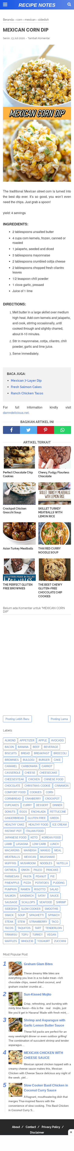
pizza (27, 882)
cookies (36, 792)
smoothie (51, 908)
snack (9, 915)
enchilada (38, 811)
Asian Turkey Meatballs (18, 548)
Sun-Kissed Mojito (37, 994)
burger (44, 759)
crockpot (52, 798)
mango (45, 850)
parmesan (12, 876)
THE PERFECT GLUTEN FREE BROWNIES (18, 586)
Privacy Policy (51, 1127)
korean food (51, 837)
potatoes (42, 882)
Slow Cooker (30, 908)
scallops (28, 902)
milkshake (47, 857)
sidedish (11, 908)
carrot (47, 766)
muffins (10, 863)
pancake (52, 869)
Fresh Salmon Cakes (26, 387)
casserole (13, 772)
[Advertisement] (37, 1143)
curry (27, 805)
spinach (53, 915)
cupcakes (12, 805)
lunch (54, 844)
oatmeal (11, 869)
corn (49, 792)
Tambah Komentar (39, 38)
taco (55, 921)
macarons (12, 850)
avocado (57, 740)
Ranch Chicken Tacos (27, 393)
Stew (21, 921)
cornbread (13, 798)
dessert (42, 805)
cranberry (33, 798)
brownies (12, 759)
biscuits (11, 753)
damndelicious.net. (16, 412)
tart (38, 928)
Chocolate (12, 785)
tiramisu (11, 934)
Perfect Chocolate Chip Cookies (18, 474)
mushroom (28, 863)
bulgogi (29, 759)
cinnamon (61, 785)
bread (25, 753)
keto (34, 837)
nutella (62, 863)
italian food (35, 830)
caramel (11, 766)
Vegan (51, 934)
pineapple (12, 882)
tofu (24, 934)
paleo (38, 869)
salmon (10, 895)
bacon (9, 746)
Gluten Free (37, 818)
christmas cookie (37, 785)
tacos (9, 928)
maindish (30, 850)
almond (10, 740)
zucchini (60, 941)
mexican (30, 857)
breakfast (41, 753)
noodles (46, 863)
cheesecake (48, 772)
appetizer (27, 740)
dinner (57, 805)
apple (42, 740)
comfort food (15, 792)
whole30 (27, 941)
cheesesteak (14, 779)
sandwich (27, 895)
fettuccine (58, 811)
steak (9, 921)
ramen (25, 889)
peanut (41, 876)
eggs (23, 811)
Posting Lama (59, 718)
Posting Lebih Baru (17, 718)
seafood (45, 902)
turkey (37, 934)
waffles (11, 941)
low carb (39, 844)
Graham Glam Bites (38, 964)
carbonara (29, 766)
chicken (34, 779)
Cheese (30, 772)
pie (52, 876)
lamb (8, 844)
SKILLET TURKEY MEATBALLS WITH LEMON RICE (50, 512)
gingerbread (14, 818)
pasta (27, 876)
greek (54, 818)
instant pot (13, 830)
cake (57, 759)
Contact (31, 1127)
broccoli (60, 753)
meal (57, 850)
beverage (51, 746)
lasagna (22, 844)
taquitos (24, 928)
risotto (40, 889)
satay (42, 895)
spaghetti (36, 915)
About (16, 1127)
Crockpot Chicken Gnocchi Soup (14, 510)
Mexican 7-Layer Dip (26, 380)
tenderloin (53, 928)
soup (21, 915)
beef (36, 746)
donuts (10, 811)
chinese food (53, 779)
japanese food (15, 837)
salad (54, 889)
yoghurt (43, 941)
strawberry (38, 921)
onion (25, 869)
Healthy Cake (14, 824)
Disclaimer (37, 1132)
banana (23, 746)
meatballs (12, 857)
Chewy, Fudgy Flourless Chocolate (53, 474)
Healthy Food (38, 824)
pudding (59, 882)
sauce (54, 895)
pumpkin (11, 889)
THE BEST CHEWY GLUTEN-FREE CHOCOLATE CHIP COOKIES (50, 590)
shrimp (61, 902)
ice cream (59, 824)
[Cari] (69, 4)
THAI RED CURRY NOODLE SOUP (49, 550)
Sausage (11, 902)
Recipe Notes (37, 5)
